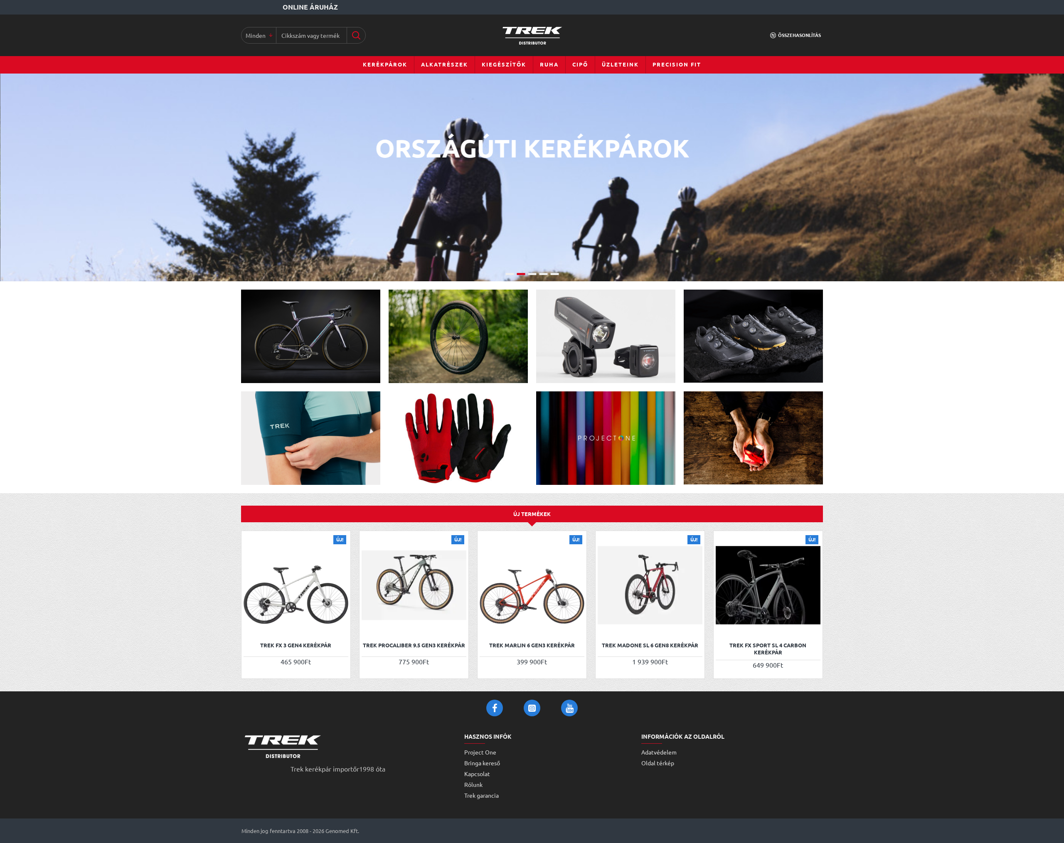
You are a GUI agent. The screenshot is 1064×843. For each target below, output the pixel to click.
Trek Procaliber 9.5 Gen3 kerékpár (414, 645)
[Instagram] (532, 708)
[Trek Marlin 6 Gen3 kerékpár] (532, 585)
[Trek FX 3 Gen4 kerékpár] (296, 585)
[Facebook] (494, 708)
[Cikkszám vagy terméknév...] (356, 35)
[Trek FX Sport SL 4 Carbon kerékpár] (768, 585)
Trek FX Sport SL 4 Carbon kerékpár (767, 649)
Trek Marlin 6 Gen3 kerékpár (532, 645)
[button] (251, 626)
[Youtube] (569, 708)
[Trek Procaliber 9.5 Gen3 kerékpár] (414, 585)
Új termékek (532, 513)
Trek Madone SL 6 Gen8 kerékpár (650, 645)
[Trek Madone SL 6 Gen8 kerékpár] (650, 585)
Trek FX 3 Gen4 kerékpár (295, 645)
